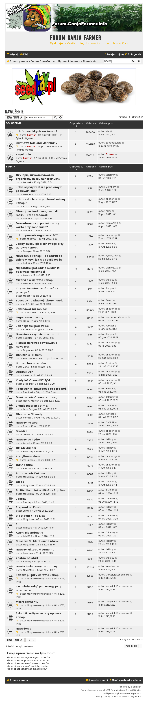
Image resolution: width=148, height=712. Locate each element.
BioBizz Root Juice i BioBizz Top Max (41, 490)
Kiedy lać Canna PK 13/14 (33, 380)
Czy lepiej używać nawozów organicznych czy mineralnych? (38, 177)
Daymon (28, 350)
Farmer (31, 134)
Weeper (27, 194)
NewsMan (28, 570)
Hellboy (110, 243)
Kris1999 (110, 279)
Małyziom (111, 186)
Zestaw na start (27, 558)
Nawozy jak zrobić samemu (35, 549)
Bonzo (26, 206)
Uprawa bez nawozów (31, 363)
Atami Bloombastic (29, 532)
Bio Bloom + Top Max (30, 516)
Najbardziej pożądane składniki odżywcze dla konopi (38, 270)
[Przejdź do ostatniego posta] (111, 131)
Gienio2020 (112, 223)
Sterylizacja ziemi (28, 456)
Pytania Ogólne (24, 138)
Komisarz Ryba (31, 417)
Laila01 (27, 218)
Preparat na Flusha (29, 507)
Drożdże (21, 431)
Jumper (110, 288)
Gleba (20, 482)
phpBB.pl (137, 693)
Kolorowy (111, 174)
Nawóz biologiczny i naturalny (37, 566)
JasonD (27, 434)
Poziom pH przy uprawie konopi (37, 575)
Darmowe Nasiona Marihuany (36, 143)
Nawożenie (14, 112)
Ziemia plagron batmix (32, 406)
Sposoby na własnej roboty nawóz (40, 300)
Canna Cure (24, 465)
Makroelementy (27, 602)
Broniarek (28, 392)
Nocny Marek (30, 400)
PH (17, 524)
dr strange (111, 198)
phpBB (106, 690)
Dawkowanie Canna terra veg (36, 397)
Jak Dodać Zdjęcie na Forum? (36, 131)
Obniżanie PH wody (29, 414)
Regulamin (23, 154)
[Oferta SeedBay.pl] (74, 86)
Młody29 (31, 238)
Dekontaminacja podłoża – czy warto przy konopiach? (37, 225)
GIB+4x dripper (26, 448)
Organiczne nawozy (29, 317)
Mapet (26, 295)
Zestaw (21, 499)
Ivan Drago (29, 409)
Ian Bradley (136, 687)
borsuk (27, 443)
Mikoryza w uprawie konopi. (35, 280)
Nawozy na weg (27, 422)
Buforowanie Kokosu (30, 473)
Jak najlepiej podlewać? (32, 326)
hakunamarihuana (116, 317)
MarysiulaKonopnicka (39, 578)
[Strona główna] (26, 41)
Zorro (26, 366)
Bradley (110, 363)
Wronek (27, 182)
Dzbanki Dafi (24, 372)
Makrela (31, 312)
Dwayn (27, 251)
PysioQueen (112, 255)
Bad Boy (28, 329)
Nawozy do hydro (28, 439)
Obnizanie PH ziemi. (29, 355)
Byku (25, 426)
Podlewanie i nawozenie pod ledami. (41, 389)
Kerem (26, 275)
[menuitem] (24, 54)
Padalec (27, 337)
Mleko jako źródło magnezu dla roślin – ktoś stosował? (37, 213)
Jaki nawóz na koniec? (31, 309)
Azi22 (108, 210)
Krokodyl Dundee (32, 358)
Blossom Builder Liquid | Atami (37, 541)
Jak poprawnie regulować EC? (37, 235)
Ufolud (26, 375)
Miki (108, 131)
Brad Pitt (27, 383)
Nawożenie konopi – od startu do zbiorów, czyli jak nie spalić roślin (39, 257)
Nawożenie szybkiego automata (38, 334)
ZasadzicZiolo (113, 142)
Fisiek (26, 321)
